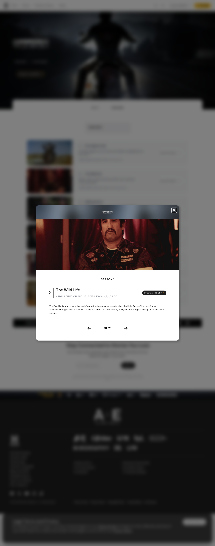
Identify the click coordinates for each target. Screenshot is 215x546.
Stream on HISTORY (153, 293)
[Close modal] (174, 210)
